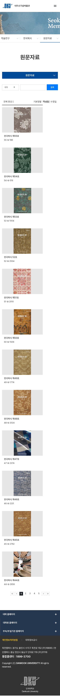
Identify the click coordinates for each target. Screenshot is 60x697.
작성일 (46, 101)
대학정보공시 (31, 640)
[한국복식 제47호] (22, 442)
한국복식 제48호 (11, 418)
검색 (52, 87)
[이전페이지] (17, 594)
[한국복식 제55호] (22, 119)
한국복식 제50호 (11, 338)
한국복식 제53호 (11, 216)
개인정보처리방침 (10, 640)
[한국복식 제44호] (22, 564)
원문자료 (30, 75)
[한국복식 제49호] (22, 362)
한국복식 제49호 (11, 378)
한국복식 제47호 (11, 459)
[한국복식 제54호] (22, 160)
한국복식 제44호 (11, 580)
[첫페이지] (12, 594)
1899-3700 (23, 656)
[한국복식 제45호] (22, 523)
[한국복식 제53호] (22, 200)
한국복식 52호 (10, 257)
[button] (8, 38)
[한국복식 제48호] (22, 402)
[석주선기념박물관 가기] (8, 6)
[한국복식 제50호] (22, 321)
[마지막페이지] (48, 594)
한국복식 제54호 (11, 176)
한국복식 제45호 (11, 540)
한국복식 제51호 (11, 297)
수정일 (54, 101)
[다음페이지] (43, 594)
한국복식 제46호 (11, 499)
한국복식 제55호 (11, 136)
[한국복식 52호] (22, 241)
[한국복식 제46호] (22, 483)
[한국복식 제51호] (22, 281)
